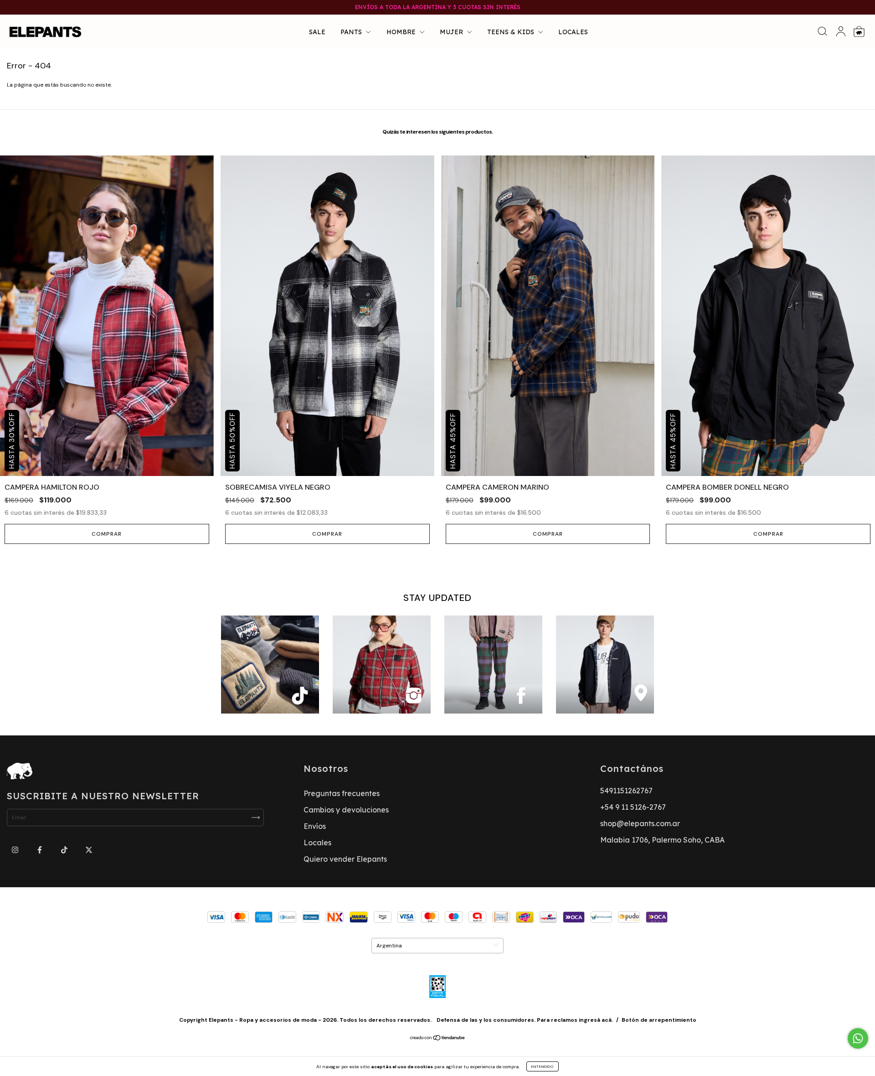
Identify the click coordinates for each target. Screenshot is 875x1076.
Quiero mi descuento (437, 203)
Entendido (542, 1066)
